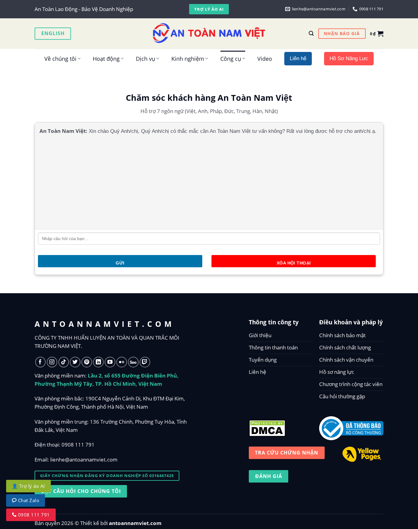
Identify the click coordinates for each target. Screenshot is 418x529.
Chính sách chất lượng (345, 347)
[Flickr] (121, 362)
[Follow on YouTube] (110, 362)
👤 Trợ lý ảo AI (28, 486)
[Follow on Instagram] (52, 362)
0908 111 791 (78, 444)
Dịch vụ (145, 58)
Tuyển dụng (263, 359)
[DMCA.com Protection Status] (267, 427)
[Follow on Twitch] (145, 362)
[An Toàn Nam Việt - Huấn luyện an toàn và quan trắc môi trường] (209, 33)
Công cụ (230, 58)
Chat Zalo (28, 500)
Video (264, 58)
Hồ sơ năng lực (336, 371)
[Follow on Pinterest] (86, 362)
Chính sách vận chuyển (346, 359)
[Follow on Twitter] (75, 362)
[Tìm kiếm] (311, 33)
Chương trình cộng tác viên (351, 384)
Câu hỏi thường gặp (342, 396)
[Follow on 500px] (133, 362)
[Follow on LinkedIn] (98, 362)
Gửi (120, 263)
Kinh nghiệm (187, 58)
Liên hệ (257, 371)
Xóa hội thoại (294, 263)
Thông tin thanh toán (273, 347)
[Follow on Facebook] (40, 362)
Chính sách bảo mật (342, 335)
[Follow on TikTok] (63, 362)
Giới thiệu (260, 335)
